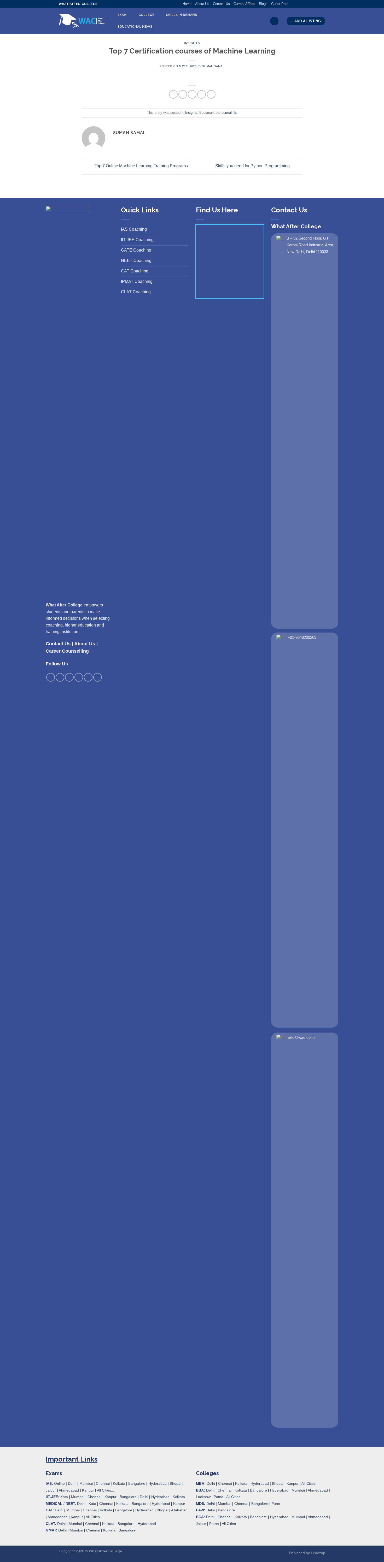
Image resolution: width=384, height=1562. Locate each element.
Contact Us (221, 4)
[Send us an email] (307, 4)
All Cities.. (94, 1517)
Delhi (72, 1483)
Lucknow (203, 1497)
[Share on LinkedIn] (211, 94)
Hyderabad (157, 1483)
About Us (202, 4)
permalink (229, 113)
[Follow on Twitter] (302, 4)
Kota (64, 1497)
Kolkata (119, 1483)
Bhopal (175, 1483)
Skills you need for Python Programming (253, 166)
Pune (275, 1503)
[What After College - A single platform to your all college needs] (81, 21)
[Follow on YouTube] (322, 4)
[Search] (274, 21)
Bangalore (136, 1483)
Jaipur (51, 1490)
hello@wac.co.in (301, 1037)
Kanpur (88, 1490)
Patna (218, 1497)
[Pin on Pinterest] (201, 94)
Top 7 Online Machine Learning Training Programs (141, 166)
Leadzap (318, 1553)
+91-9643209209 (302, 637)
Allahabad (179, 1510)
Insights (192, 43)
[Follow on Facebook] (292, 4)
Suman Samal (213, 66)
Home (187, 4)
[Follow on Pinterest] (312, 4)
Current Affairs (244, 4)
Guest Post (279, 4)
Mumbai (86, 1483)
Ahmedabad (69, 1490)
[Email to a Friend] (192, 94)
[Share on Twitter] (182, 94)
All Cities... (105, 1490)
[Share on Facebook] (173, 94)
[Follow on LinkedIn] (317, 4)
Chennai (103, 1483)
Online (59, 1483)
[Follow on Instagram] (297, 4)
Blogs (263, 4)
